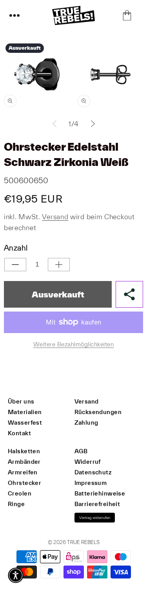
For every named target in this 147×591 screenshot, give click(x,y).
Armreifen (23, 472)
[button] (14, 15)
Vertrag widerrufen (94, 517)
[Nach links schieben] (54, 123)
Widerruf (87, 461)
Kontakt (19, 433)
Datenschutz (93, 472)
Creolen (19, 493)
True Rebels (83, 542)
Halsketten (24, 451)
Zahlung (86, 422)
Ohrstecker (24, 482)
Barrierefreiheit (97, 504)
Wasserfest (25, 422)
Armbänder (24, 461)
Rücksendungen (98, 412)
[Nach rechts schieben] (93, 123)
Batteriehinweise (99, 493)
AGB (81, 451)
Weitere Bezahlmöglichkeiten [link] (73, 344)
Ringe (16, 504)
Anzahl (15, 247)
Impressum (90, 482)
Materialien (25, 412)
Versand (55, 216)
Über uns (21, 401)
